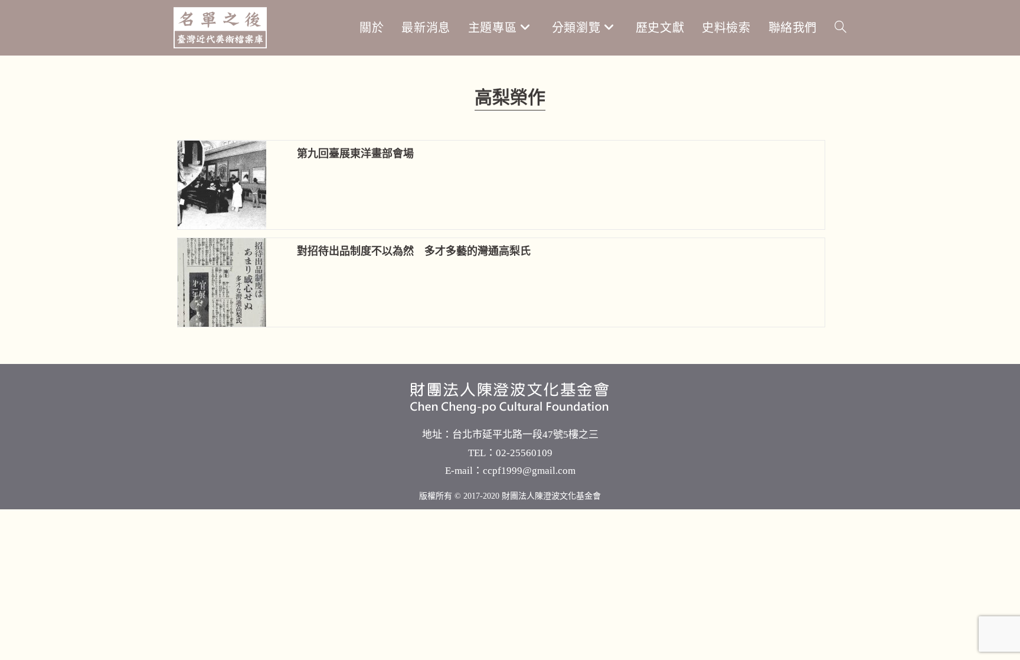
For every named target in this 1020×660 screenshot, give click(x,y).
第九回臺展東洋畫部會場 (355, 154)
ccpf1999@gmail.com (529, 470)
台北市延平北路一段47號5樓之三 (525, 434)
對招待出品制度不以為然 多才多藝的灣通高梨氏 (414, 251)
